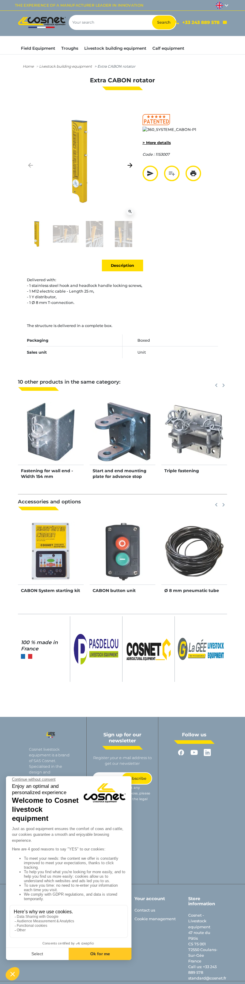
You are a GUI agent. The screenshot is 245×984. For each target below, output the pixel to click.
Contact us (144, 910)
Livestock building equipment (65, 66)
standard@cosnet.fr (207, 978)
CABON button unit (114, 590)
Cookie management (155, 919)
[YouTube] (194, 752)
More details (51, 438)
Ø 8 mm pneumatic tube (191, 590)
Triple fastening (181, 470)
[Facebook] (181, 752)
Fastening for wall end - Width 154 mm (47, 473)
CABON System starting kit (50, 590)
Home (28, 66)
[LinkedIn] (207, 752)
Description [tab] (122, 265)
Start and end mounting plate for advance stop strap (119, 476)
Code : (148, 154)
